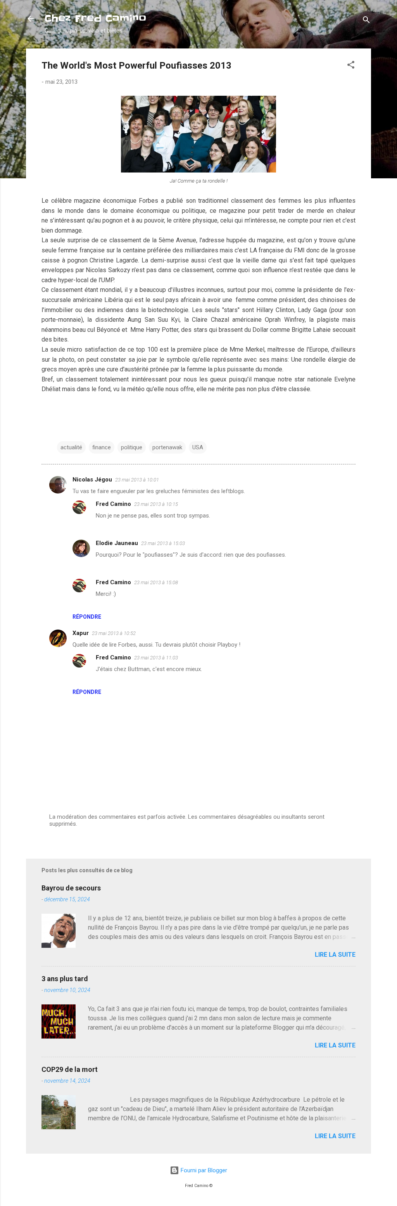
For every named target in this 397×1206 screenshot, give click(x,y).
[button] (351, 66)
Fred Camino (113, 503)
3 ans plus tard (64, 979)
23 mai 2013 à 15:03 (163, 543)
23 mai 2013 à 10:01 (137, 480)
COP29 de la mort (69, 1069)
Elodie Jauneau (117, 543)
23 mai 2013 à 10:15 (156, 504)
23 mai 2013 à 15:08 (156, 582)
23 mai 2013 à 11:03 (156, 658)
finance (101, 447)
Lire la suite (335, 954)
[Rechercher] (366, 21)
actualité (71, 447)
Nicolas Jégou (92, 479)
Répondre (86, 617)
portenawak (167, 447)
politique (131, 447)
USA (197, 447)
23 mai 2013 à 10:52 (114, 633)
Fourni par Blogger (203, 1170)
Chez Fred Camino (95, 18)
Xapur (80, 633)
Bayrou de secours (71, 888)
